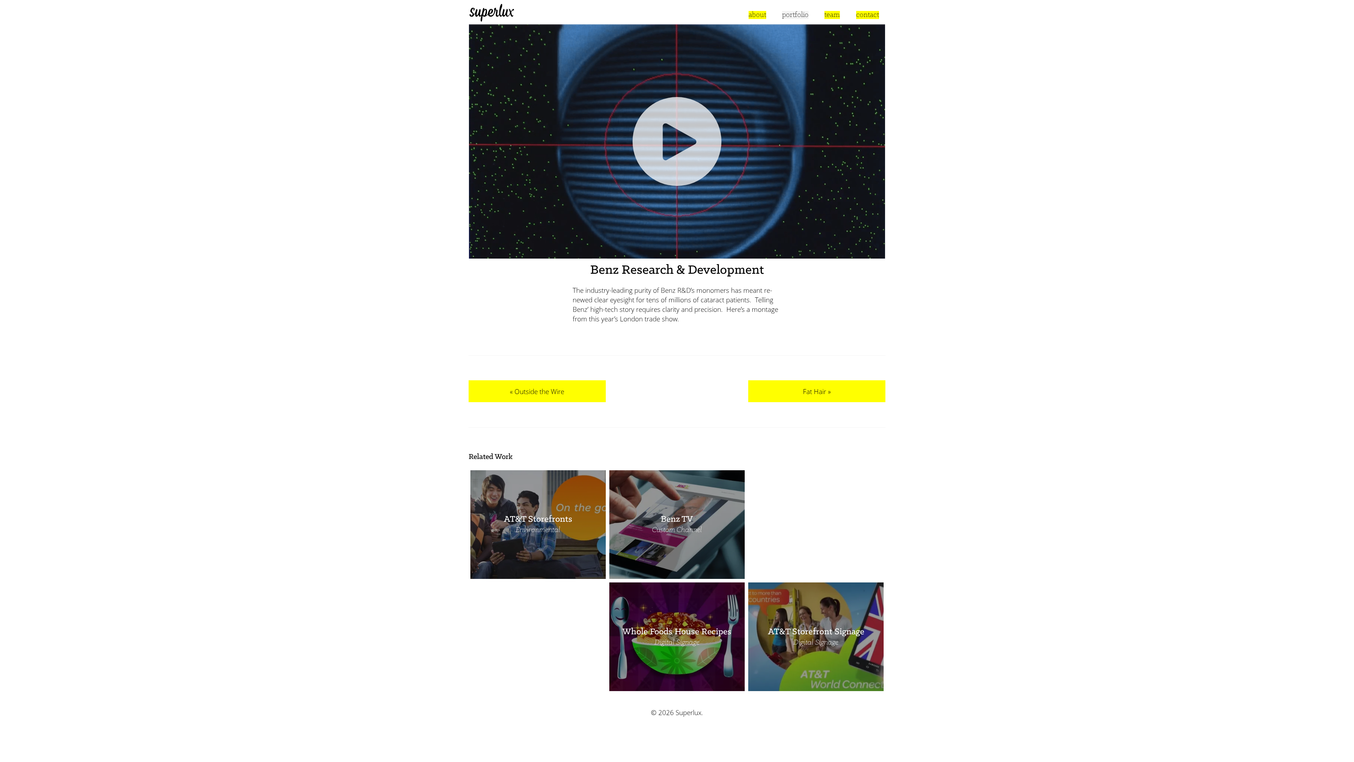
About (757, 15)
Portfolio (795, 15)
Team (832, 15)
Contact (867, 15)
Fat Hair (814, 391)
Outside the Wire (539, 391)
